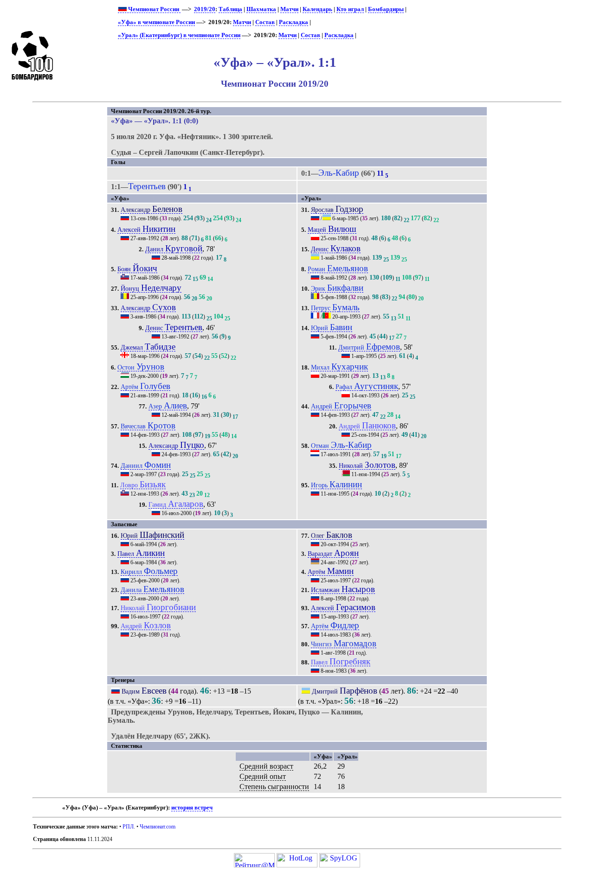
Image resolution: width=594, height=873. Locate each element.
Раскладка (293, 22)
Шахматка (261, 9)
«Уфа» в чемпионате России (156, 22)
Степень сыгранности (274, 786)
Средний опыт (262, 776)
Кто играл (350, 9)
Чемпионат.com (157, 826)
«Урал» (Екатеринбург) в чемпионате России (179, 35)
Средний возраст (266, 766)
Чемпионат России (154, 9)
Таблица (230, 9)
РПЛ (128, 826)
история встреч (192, 807)
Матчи (289, 9)
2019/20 (204, 9)
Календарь (317, 9)
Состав (265, 22)
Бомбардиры (386, 9)
